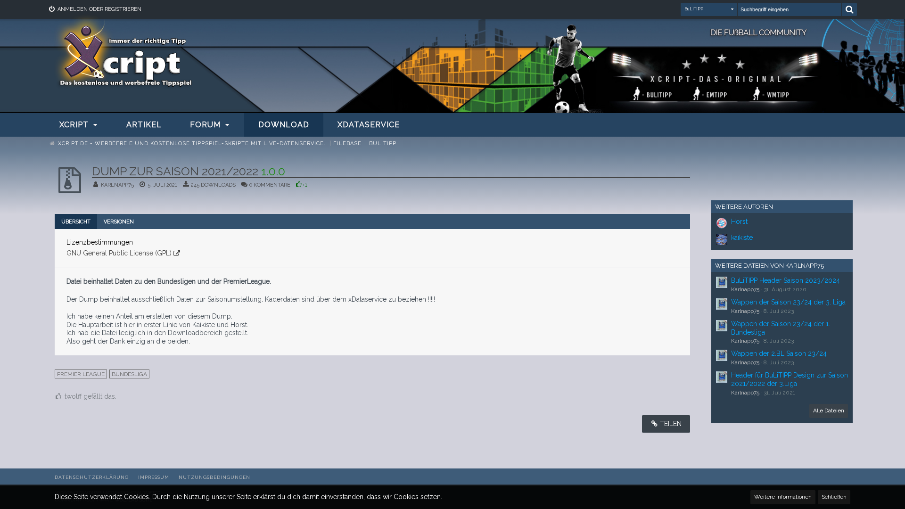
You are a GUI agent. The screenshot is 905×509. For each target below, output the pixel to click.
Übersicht (75, 222)
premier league (81, 374)
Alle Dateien (828, 410)
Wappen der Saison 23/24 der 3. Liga (788, 302)
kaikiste (742, 237)
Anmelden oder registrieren (99, 9)
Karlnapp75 (117, 185)
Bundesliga (129, 374)
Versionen (119, 222)
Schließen (834, 496)
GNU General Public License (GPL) (119, 253)
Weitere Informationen (783, 496)
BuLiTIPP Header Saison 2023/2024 (785, 280)
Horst (739, 221)
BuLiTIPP (693, 9)
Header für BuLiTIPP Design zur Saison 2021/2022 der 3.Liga (789, 379)
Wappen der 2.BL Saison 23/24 (779, 353)
